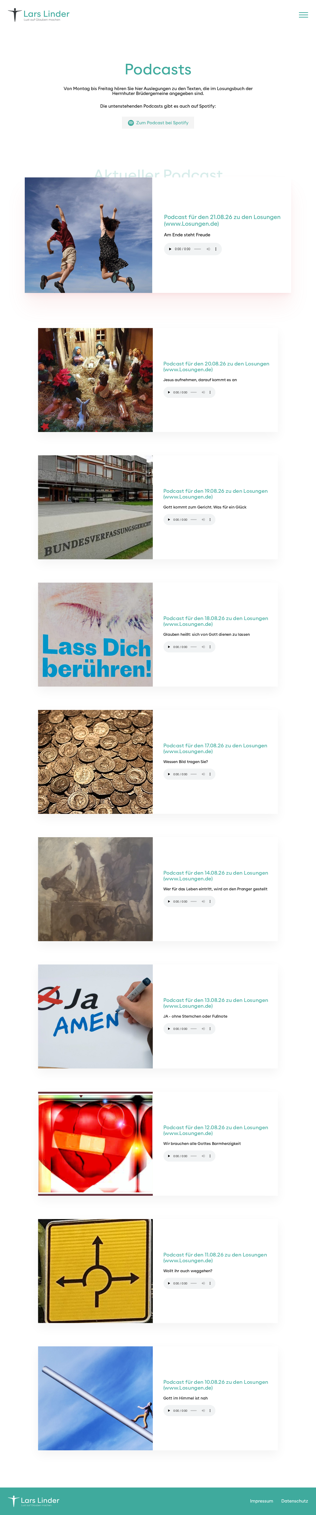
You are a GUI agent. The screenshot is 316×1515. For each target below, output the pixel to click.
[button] (158, 123)
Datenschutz (294, 1501)
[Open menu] (303, 15)
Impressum (261, 1501)
